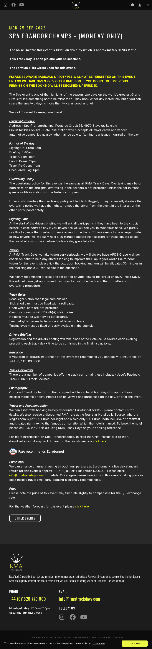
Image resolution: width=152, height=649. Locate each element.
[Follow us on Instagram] (5, 5)
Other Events (25, 518)
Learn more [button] (98, 643)
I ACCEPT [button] (135, 643)
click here (82, 506)
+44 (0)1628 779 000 (27, 598)
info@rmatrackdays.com (26, 475)
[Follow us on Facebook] (13, 5)
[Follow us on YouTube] (21, 5)
